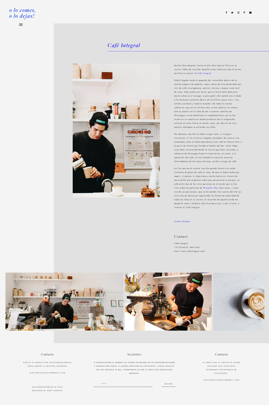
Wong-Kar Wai (210, 188)
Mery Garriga (55, 390)
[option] (64, 302)
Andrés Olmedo (182, 221)
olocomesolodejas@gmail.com (47, 373)
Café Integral (204, 73)
